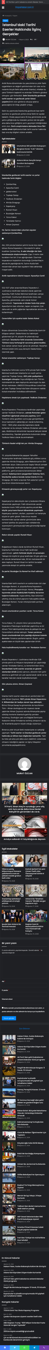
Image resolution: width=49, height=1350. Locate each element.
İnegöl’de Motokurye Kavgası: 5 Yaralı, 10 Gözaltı (31, 1069)
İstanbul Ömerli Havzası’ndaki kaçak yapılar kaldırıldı (30, 1228)
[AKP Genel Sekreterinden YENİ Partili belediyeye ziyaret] (9, 1219)
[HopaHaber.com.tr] (24, 7)
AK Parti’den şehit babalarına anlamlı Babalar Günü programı (31, 1058)
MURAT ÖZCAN (11, 39)
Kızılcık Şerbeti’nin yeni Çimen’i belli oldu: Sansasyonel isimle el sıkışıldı (35, 872)
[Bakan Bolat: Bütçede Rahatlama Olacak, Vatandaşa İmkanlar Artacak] (9, 1113)
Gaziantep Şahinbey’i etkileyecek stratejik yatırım (11, 901)
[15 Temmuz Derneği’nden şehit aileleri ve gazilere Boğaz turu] (9, 1103)
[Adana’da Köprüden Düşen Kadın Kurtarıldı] (9, 1050)
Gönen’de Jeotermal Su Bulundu (31, 1164)
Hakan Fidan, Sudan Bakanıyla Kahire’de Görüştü (30, 1037)
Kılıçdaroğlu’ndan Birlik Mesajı (30, 1143)
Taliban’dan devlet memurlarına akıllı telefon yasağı (31, 1207)
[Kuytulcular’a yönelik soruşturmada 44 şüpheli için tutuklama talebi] (9, 1081)
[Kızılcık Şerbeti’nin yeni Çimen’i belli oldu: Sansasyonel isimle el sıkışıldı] (36, 861)
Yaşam (14, 16)
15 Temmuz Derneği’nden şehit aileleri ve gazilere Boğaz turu (30, 1101)
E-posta (5, 990)
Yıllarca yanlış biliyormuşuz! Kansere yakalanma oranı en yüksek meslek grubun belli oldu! (11, 873)
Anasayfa (7, 16)
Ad (3, 981)
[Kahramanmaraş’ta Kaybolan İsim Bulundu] (9, 1125)
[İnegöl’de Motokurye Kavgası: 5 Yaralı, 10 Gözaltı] (9, 1071)
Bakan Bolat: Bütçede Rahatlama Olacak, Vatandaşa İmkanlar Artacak (31, 1113)
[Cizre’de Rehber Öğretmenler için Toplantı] (9, 1135)
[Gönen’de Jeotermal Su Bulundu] (9, 1167)
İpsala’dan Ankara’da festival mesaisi (11, 925)
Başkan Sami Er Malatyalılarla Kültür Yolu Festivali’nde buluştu (34, 927)
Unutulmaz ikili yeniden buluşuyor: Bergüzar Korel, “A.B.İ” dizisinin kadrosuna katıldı (31, 149)
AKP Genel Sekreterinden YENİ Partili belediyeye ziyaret (30, 1217)
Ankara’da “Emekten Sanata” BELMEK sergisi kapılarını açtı (35, 901)
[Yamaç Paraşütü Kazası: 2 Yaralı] (9, 1092)
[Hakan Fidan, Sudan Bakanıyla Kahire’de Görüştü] (9, 1039)
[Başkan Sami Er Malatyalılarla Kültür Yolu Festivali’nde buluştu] (36, 916)
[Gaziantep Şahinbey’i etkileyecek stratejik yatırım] (13, 891)
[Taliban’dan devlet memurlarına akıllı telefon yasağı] (9, 1209)
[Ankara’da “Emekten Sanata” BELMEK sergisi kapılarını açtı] (36, 891)
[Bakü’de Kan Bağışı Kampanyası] (9, 1156)
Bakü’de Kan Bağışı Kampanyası (31, 1153)
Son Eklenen (24, 1028)
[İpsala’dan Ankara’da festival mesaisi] (13, 916)
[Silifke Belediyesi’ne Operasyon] (9, 1177)
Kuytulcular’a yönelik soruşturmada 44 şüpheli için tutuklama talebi (30, 1080)
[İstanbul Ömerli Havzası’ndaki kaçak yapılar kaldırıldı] (9, 1230)
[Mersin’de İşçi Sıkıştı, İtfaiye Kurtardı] (9, 1198)
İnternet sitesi (7, 999)
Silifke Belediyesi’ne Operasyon (30, 1174)
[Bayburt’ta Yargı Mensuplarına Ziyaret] (9, 1188)
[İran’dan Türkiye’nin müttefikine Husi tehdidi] (9, 1241)
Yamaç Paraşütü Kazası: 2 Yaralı (31, 1089)
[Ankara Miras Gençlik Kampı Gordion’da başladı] (8, 163)
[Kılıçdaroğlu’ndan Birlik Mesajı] (9, 1146)
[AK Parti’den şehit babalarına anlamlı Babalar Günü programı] (9, 1060)
